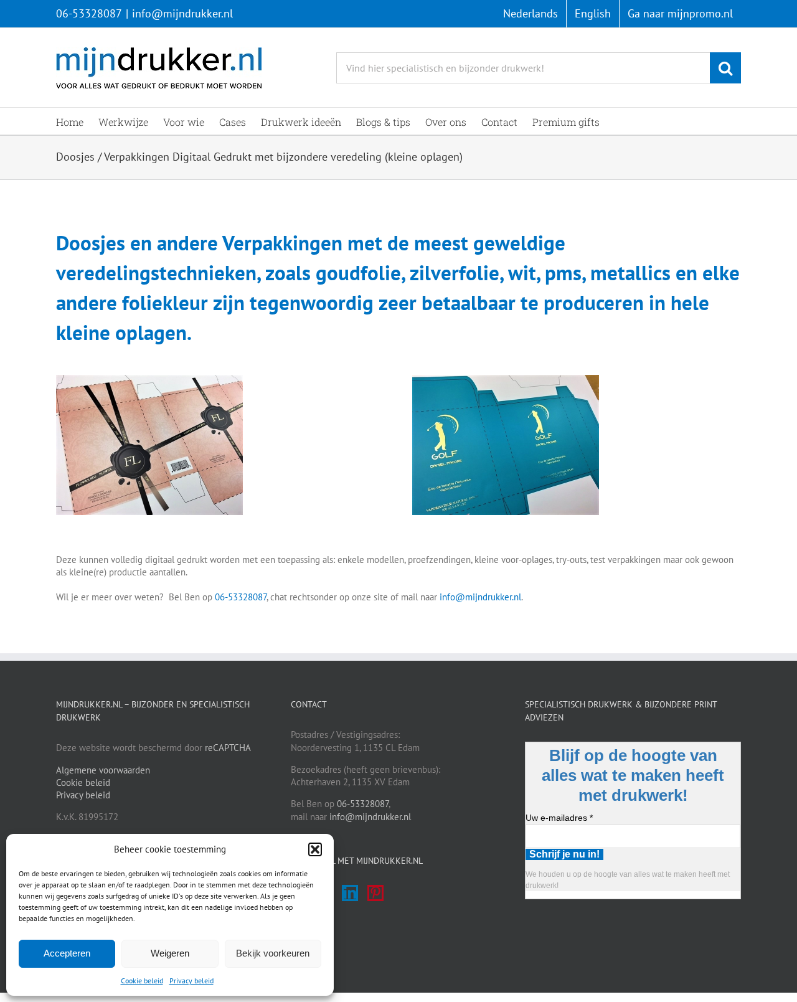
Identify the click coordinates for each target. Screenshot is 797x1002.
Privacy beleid (191, 980)
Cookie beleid (142, 980)
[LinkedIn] (350, 893)
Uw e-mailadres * (559, 818)
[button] (315, 849)
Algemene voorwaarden (103, 770)
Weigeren (170, 953)
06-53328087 (89, 13)
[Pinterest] (375, 893)
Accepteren (67, 953)
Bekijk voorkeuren (272, 953)
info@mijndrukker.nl (182, 13)
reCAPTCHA (228, 748)
